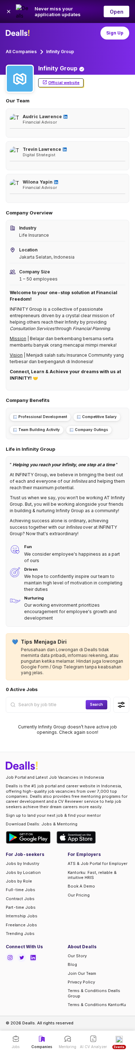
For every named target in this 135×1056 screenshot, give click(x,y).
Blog (72, 964)
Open (116, 12)
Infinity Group (60, 51)
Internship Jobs (21, 915)
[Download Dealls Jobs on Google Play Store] (28, 837)
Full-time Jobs (20, 889)
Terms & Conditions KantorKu (97, 1004)
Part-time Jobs (21, 907)
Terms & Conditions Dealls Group (94, 993)
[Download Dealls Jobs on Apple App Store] (76, 837)
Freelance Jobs (21, 924)
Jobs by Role (19, 881)
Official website (64, 82)
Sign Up (114, 33)
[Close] (9, 11)
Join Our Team (82, 973)
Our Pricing (79, 895)
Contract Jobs (20, 898)
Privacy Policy (81, 982)
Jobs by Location (23, 872)
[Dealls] (19, 33)
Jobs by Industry (22, 863)
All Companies (21, 51)
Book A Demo (81, 886)
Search (96, 704)
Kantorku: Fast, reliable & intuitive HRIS (92, 875)
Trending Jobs (20, 933)
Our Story (77, 955)
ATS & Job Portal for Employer (97, 863)
